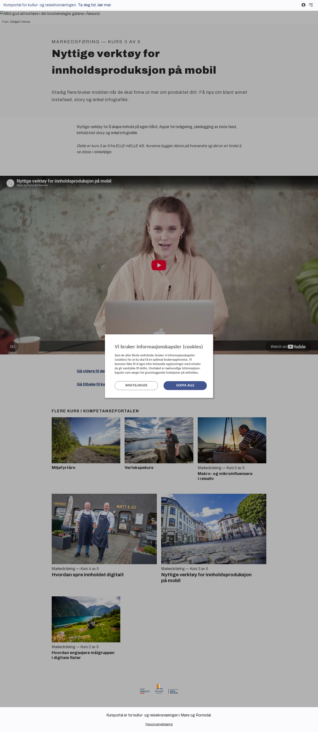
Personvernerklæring (159, 724)
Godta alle (185, 385)
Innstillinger (136, 385)
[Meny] (311, 5)
